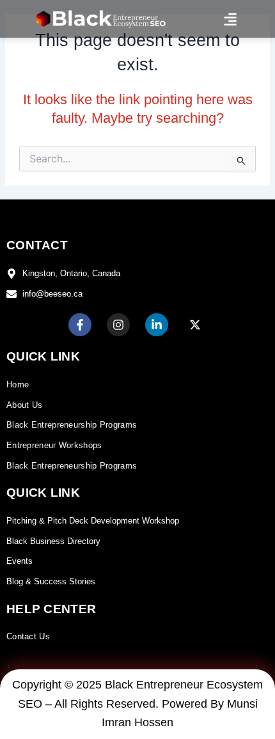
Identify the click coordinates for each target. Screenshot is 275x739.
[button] (230, 18)
